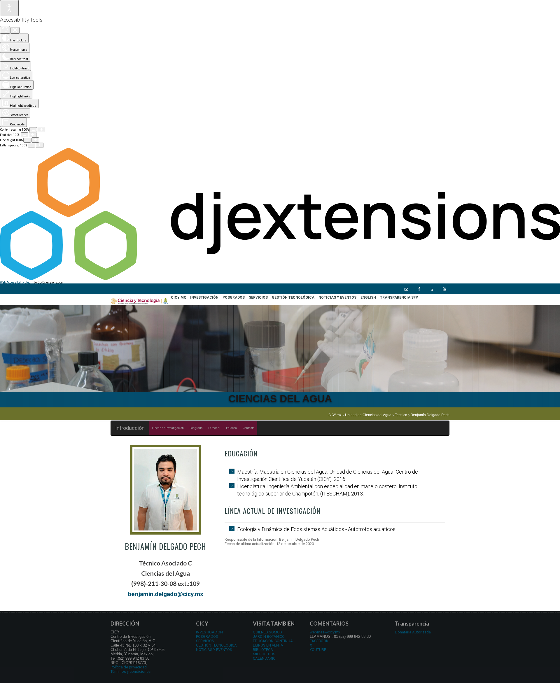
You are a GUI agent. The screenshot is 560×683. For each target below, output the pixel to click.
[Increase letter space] (39, 145)
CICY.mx (335, 415)
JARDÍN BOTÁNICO (269, 636)
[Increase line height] (35, 140)
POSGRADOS (207, 636)
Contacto (248, 428)
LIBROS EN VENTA (268, 645)
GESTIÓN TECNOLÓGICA (216, 645)
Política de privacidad (129, 667)
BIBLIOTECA (263, 649)
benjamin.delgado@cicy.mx (165, 594)
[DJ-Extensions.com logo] (280, 279)
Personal (214, 428)
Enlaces (231, 428)
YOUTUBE (318, 649)
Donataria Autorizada (413, 632)
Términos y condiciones (130, 671)
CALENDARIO (264, 658)
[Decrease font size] (24, 134)
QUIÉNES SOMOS (267, 632)
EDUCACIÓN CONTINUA (273, 641)
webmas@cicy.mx (325, 632)
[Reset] (5, 30)
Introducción (130, 428)
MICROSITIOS (264, 654)
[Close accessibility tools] (15, 30)
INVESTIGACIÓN (209, 632)
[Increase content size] (41, 129)
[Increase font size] (32, 134)
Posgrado (196, 428)
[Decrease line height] (27, 140)
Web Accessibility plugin (16, 282)
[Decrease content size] (33, 129)
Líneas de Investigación (168, 428)
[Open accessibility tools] (9, 8)
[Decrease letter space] (31, 145)
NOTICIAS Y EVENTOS (214, 649)
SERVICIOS (205, 641)
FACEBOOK (319, 641)
